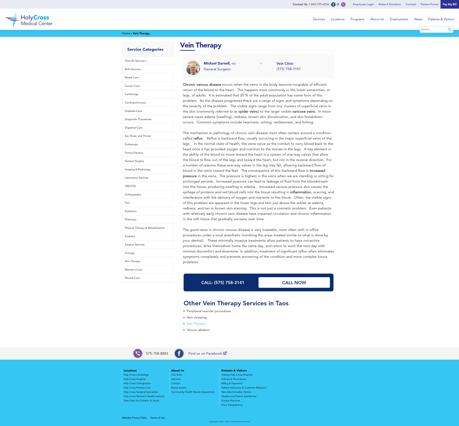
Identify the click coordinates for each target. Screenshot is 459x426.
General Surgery (134, 161)
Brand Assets (178, 387)
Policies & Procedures (233, 379)
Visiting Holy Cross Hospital (236, 374)
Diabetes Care (133, 111)
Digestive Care (133, 127)
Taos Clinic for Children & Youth (141, 400)
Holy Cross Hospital (134, 379)
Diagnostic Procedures (138, 119)
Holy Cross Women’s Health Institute (144, 396)
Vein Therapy (222, 303)
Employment (399, 19)
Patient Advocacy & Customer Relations (243, 387)
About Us (377, 19)
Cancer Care (132, 85)
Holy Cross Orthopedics (137, 383)
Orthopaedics (133, 194)
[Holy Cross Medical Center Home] (29, 27)
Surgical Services (135, 244)
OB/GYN (130, 186)
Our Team (176, 374)
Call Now (294, 282)
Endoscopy (131, 144)
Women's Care (133, 269)
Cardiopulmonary (135, 102)
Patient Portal (429, 4)
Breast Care (132, 77)
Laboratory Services (136, 177)
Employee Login (363, 4)
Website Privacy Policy (134, 417)
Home (126, 33)
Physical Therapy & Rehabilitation (145, 227)
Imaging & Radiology (137, 169)
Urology (129, 253)
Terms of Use (157, 417)
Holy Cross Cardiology (136, 374)
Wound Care (132, 278)
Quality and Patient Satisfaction (239, 396)
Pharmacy (130, 219)
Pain (127, 202)
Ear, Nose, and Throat (138, 136)
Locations (338, 19)
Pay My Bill (450, 4)
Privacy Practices (230, 400)
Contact (411, 4)
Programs (357, 19)
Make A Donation (389, 4)
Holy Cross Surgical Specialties (141, 392)
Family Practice (134, 152)
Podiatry (130, 236)
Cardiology (131, 94)
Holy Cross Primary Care (137, 387)
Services (319, 19)
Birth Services (133, 69)
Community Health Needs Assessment (193, 392)
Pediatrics (130, 211)
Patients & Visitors (441, 19)
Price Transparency (232, 404)
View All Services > (136, 60)
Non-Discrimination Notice (236, 392)
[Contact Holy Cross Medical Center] (343, 4)
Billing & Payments (231, 383)
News (418, 19)
